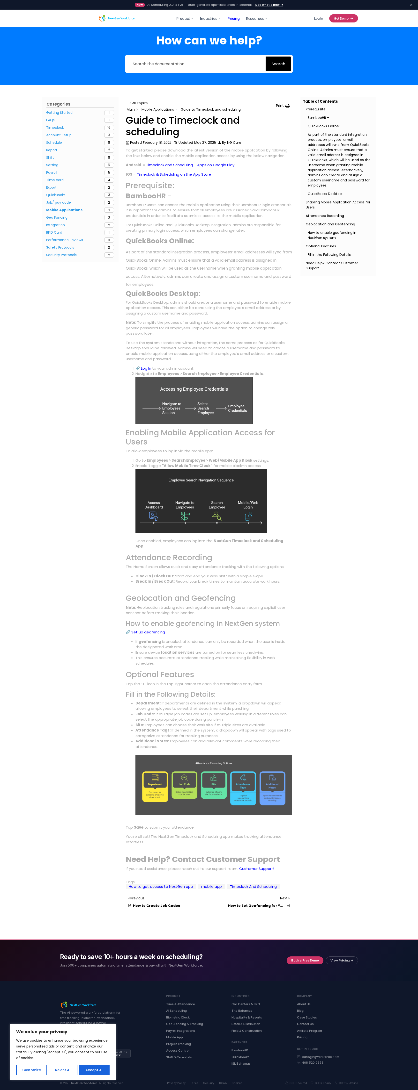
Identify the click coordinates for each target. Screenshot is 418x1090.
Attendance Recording (325, 215)
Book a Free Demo (305, 960)
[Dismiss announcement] (411, 4)
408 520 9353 (312, 1062)
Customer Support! (256, 868)
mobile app (211, 886)
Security (208, 1083)
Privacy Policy (176, 1083)
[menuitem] (233, 18)
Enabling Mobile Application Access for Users (338, 205)
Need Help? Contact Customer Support (332, 266)
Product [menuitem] (183, 18)
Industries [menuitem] (208, 18)
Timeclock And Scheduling (253, 886)
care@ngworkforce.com (320, 1057)
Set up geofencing (147, 632)
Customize (31, 1070)
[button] (283, 105)
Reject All (63, 1070)
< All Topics (138, 103)
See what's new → (269, 5)
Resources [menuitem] (255, 18)
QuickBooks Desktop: (325, 193)
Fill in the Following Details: (329, 254)
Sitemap (237, 1083)
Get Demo (341, 18)
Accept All (94, 1070)
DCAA (223, 1083)
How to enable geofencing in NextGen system (332, 235)
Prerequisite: (316, 109)
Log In (318, 18)
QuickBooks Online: (324, 126)
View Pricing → (341, 960)
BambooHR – (319, 117)
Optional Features (321, 246)
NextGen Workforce (84, 1083)
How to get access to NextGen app (161, 886)
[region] (63, 1052)
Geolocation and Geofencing (330, 224)
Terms (194, 1083)
